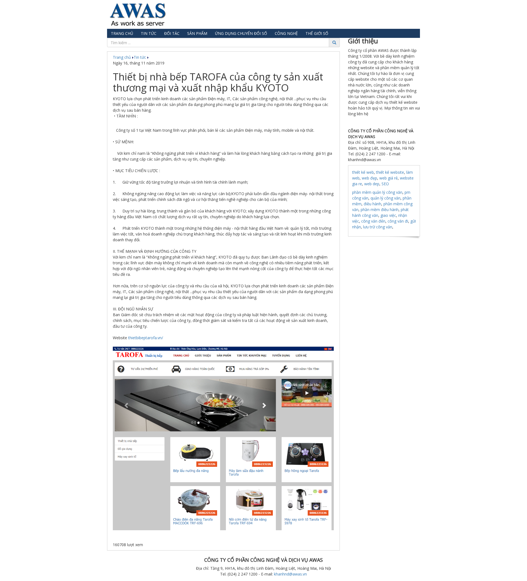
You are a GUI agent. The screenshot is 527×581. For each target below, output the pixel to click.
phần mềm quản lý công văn (377, 192)
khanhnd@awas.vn (290, 574)
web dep (371, 183)
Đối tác (172, 33)
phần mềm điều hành (380, 209)
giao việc (388, 215)
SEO (385, 183)
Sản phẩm (197, 33)
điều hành (372, 203)
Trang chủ (122, 33)
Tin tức (148, 33)
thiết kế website (390, 172)
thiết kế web (363, 172)
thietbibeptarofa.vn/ (145, 337)
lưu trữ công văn (377, 226)
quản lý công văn (385, 198)
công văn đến (373, 221)
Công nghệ (286, 33)
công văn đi (398, 221)
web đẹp (369, 178)
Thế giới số (316, 33)
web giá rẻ (388, 178)
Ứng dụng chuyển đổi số (241, 33)
